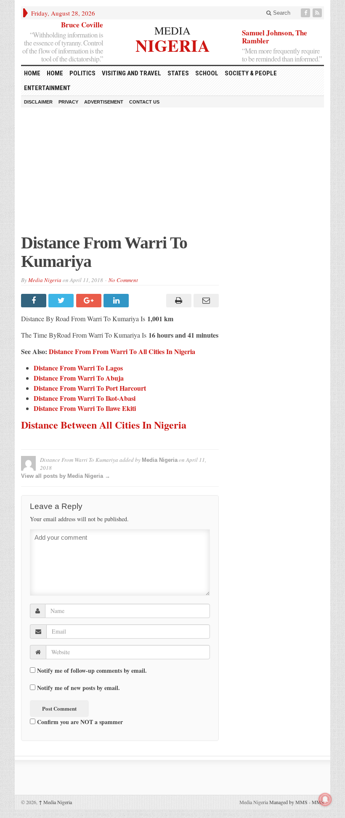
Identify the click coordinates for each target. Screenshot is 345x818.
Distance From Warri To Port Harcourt (90, 388)
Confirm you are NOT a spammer (79, 721)
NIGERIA (172, 44)
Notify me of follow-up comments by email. (92, 670)
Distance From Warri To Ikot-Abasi (84, 398)
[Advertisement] (172, 175)
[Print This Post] (177, 300)
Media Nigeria (44, 280)
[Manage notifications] (325, 799)
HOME (32, 73)
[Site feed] (318, 13)
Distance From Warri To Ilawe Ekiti (85, 408)
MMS (318, 802)
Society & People (251, 73)
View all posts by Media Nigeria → (65, 476)
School (206, 73)
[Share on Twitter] (62, 300)
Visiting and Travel (131, 73)
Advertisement (103, 101)
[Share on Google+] (90, 300)
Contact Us (144, 101)
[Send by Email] (205, 300)
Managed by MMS (288, 802)
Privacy (68, 101)
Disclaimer (38, 101)
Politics (82, 73)
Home (55, 73)
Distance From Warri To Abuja (79, 378)
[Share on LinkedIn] (117, 300)
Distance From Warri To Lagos (78, 368)
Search (280, 13)
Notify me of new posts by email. (78, 688)
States (178, 73)
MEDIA (172, 30)
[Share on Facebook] (34, 300)
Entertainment (47, 88)
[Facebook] (306, 13)
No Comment (123, 280)
